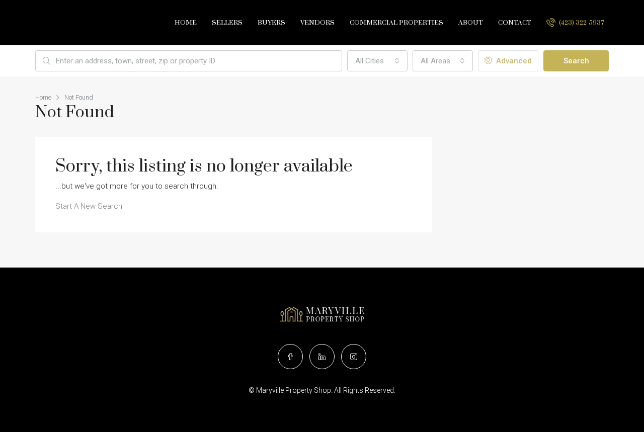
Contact (514, 23)
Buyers (271, 23)
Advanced (513, 60)
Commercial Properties (396, 23)
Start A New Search (88, 206)
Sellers (227, 23)
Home (186, 23)
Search (576, 60)
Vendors (317, 23)
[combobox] (377, 60)
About (470, 23)
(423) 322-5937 (580, 23)
